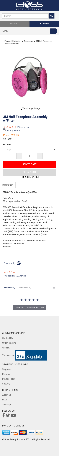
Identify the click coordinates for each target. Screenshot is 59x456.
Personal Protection (13, 41)
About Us (6, 395)
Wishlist (6, 348)
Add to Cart (29, 164)
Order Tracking (9, 343)
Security (6, 384)
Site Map (6, 404)
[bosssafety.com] (29, 5)
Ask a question (13, 130)
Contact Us (7, 338)
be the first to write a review (29, 307)
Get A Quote (29, 172)
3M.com (7, 246)
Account (14, 24)
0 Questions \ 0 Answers (15, 275)
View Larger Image (31, 108)
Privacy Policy (8, 379)
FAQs (4, 399)
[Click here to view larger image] (29, 77)
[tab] (9, 288)
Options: (7, 144)
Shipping (6, 369)
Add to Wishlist (32, 177)
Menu (5, 31)
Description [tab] (7, 185)
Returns (6, 374)
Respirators (28, 41)
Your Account (8, 355)
